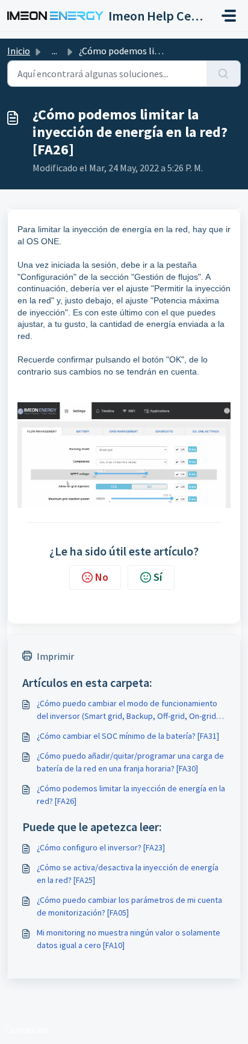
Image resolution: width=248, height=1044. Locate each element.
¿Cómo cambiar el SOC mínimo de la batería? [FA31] (128, 735)
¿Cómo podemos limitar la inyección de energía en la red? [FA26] (131, 794)
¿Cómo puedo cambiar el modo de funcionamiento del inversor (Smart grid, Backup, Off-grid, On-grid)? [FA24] (129, 710)
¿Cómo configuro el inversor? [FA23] (101, 847)
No (101, 577)
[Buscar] (223, 73)
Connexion (27, 1029)
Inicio (18, 51)
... (54, 51)
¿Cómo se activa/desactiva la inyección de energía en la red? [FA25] (128, 873)
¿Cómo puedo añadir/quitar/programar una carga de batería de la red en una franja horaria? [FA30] (130, 762)
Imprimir (55, 656)
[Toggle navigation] (229, 16)
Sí (157, 577)
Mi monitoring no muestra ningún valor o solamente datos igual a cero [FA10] (128, 939)
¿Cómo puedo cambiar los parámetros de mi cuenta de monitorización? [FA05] (129, 906)
